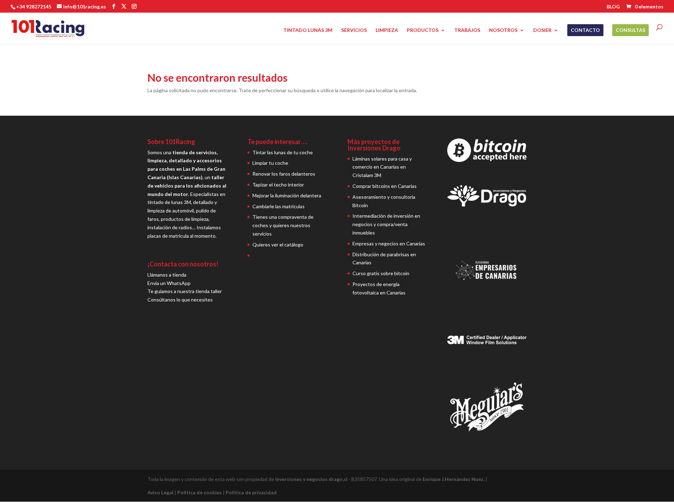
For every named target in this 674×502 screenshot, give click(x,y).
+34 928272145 (33, 6)
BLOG (613, 6)
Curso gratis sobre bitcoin (380, 273)
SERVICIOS (354, 30)
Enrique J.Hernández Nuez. (453, 479)
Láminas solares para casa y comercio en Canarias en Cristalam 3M (382, 167)
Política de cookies (199, 492)
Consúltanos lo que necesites (180, 300)
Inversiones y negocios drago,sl (311, 479)
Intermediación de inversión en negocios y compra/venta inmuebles (386, 224)
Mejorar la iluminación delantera (286, 195)
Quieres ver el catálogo (277, 244)
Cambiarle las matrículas (278, 206)
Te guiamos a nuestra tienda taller (184, 291)
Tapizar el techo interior (278, 185)
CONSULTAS (630, 30)
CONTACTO (585, 30)
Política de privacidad (251, 492)
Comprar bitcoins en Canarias (384, 186)
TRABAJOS (467, 30)
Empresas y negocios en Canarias (388, 243)
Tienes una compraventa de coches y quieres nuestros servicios (282, 225)
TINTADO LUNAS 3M (307, 30)
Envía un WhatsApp (169, 283)
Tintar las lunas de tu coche (282, 152)
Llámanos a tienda (166, 275)
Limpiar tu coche (270, 163)
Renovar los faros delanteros (283, 174)
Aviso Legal (160, 492)
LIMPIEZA (387, 30)
